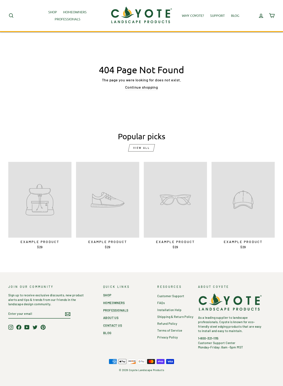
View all (141, 147)
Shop (52, 12)
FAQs (161, 303)
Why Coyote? (193, 15)
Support (217, 15)
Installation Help (169, 310)
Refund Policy (167, 323)
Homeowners (75, 12)
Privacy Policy (167, 337)
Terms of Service (169, 330)
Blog (235, 15)
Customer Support (170, 296)
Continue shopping (141, 87)
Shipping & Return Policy (175, 317)
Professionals (67, 19)
